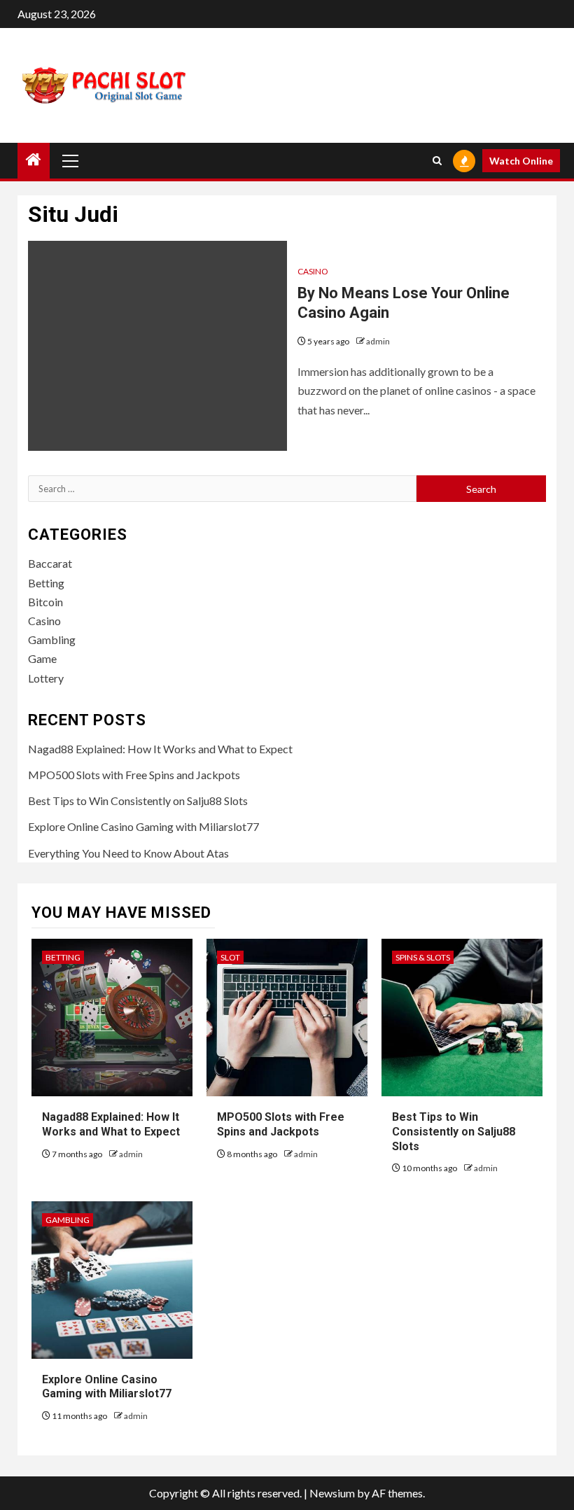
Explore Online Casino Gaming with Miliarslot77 (143, 826)
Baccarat (50, 563)
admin (378, 341)
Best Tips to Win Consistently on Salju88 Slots (138, 800)
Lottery (46, 678)
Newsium (332, 1492)
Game (42, 658)
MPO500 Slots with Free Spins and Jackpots (134, 774)
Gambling (52, 639)
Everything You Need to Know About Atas (128, 853)
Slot (230, 957)
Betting (46, 582)
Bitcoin (45, 601)
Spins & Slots (423, 957)
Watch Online (521, 161)
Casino (313, 271)
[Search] (437, 160)
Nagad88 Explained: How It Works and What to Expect (160, 748)
